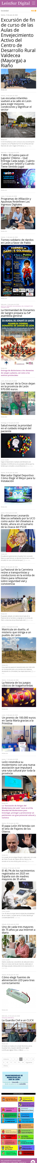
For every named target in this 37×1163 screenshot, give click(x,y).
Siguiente (29, 1062)
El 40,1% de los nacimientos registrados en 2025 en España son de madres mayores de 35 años (18, 875)
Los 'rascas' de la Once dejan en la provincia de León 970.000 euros (18, 386)
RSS (33, 10)
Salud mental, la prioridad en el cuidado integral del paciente (16, 428)
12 (15, 1062)
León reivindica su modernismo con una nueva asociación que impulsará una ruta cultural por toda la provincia (18, 767)
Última (5, 1066)
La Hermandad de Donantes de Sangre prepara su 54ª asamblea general (18, 312)
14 (22, 1062)
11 (11, 1062)
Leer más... (29, 146)
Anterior (6, 1059)
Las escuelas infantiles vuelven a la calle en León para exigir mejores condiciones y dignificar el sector (16, 103)
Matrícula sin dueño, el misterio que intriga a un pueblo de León (16, 632)
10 (7, 1062)
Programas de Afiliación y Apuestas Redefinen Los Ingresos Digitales (16, 201)
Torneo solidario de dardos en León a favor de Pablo (17, 241)
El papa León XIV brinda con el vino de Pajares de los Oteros (18, 828)
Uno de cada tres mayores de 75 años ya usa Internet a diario (18, 929)
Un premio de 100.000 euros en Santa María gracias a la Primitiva (19, 720)
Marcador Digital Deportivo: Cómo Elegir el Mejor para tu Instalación (18, 478)
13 (19, 1062)
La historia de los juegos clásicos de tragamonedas (17, 684)
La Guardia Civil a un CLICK (18, 1020)
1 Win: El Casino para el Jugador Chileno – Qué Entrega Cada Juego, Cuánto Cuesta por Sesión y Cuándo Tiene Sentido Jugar (18, 160)
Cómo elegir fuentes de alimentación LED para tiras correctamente (18, 980)
